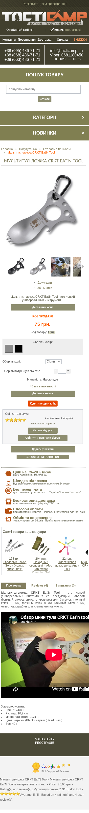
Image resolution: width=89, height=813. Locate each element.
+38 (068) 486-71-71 (22, 55)
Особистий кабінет (20, 30)
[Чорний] (18, 349)
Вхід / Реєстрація (53, 4)
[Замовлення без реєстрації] (43, 403)
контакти (9, 39)
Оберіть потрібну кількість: (21, 371)
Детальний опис (42, 307)
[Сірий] (9, 349)
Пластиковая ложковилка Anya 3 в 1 (67, 565)
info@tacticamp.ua (66, 51)
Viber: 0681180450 (66, 55)
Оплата (62, 39)
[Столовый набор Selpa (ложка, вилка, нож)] (14, 537)
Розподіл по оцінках (43, 423)
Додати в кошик (42, 393)
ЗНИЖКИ (80, 39)
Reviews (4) (39, 585)
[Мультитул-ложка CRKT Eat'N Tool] (60, 258)
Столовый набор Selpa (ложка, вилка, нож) (14, 565)
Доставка (44, 39)
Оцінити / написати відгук (42, 437)
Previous (2, 267)
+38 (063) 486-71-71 (22, 59)
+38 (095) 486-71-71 (22, 51)
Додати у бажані (43, 449)
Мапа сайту (44, 739)
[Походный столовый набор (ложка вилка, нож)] (41, 537)
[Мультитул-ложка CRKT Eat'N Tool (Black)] (16, 258)
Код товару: (39, 332)
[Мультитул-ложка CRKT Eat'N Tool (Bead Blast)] (38, 258)
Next (83, 267)
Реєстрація (44, 742)
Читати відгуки (42, 430)
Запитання (66, 585)
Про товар (13, 585)
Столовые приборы (57, 149)
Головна (7, 149)
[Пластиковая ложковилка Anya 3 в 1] (67, 537)
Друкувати (45, 282)
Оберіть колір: (12, 361)
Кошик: (59, 30)
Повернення (27, 39)
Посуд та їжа (28, 149)
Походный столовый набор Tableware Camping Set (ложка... (40, 569)
